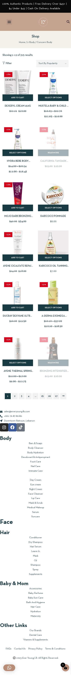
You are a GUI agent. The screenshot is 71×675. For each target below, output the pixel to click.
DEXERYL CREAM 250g (18, 106)
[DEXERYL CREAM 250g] (17, 85)
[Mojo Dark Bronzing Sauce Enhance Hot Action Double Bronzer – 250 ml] (17, 196)
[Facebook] (12, 427)
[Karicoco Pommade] (53, 196)
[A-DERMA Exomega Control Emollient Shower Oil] (53, 295)
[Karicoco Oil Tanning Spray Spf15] (53, 245)
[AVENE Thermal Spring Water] (17, 351)
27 (56, 396)
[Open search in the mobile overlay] (68, 21)
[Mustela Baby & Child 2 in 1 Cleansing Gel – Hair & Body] (53, 85)
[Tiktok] (21, 427)
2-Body (31, 42)
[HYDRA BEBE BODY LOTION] (17, 141)
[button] (9, 22)
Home (22, 42)
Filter (9, 63)
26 (49, 396)
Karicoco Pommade (53, 216)
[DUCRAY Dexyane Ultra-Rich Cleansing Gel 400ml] (17, 295)
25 (42, 396)
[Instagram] (4, 427)
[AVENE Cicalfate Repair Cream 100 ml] (17, 245)
